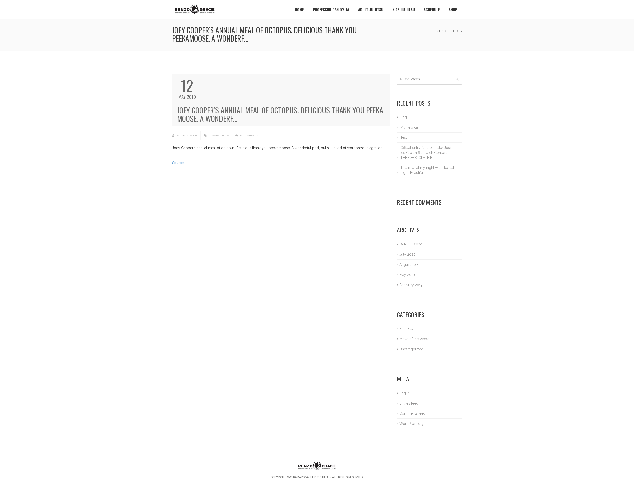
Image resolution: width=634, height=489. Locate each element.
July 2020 (407, 254)
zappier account (187, 135)
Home (299, 9)
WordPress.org (411, 424)
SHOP (453, 9)
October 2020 (410, 244)
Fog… (404, 117)
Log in (404, 393)
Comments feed (412, 413)
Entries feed (408, 403)
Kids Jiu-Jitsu (403, 9)
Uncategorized (219, 135)
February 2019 (411, 285)
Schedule (432, 9)
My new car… (410, 127)
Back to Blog (450, 31)
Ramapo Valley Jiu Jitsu (311, 477)
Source (178, 163)
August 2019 (409, 265)
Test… (404, 137)
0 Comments (248, 135)
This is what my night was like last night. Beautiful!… (427, 170)
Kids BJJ (406, 329)
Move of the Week (414, 339)
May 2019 (407, 275)
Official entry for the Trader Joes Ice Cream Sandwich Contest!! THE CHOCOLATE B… (426, 153)
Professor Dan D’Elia (331, 9)
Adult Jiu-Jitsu (370, 9)
